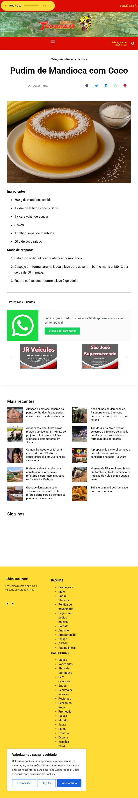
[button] (53, 42)
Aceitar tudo (69, 783)
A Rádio (63, 643)
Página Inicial (67, 647)
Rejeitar (46, 783)
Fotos (62, 729)
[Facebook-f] (7, 604)
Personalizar (24, 783)
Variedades (65, 664)
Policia (62, 716)
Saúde (62, 685)
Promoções (65, 587)
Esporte (63, 737)
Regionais (64, 698)
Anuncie (63, 630)
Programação (67, 634)
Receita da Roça (76, 59)
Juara (62, 724)
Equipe (62, 639)
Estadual (64, 733)
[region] (46, 770)
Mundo (62, 720)
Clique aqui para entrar (62, 331)
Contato (63, 626)
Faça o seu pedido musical (65, 617)
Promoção (65, 711)
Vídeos (62, 659)
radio (61, 591)
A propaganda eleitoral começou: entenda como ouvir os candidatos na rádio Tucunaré (111, 453)
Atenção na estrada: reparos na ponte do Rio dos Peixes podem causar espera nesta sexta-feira (45, 412)
